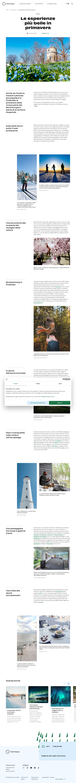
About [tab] (60, 383)
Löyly (40, 593)
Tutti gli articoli (13, 10)
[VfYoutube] (31, 767)
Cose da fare (39, 4)
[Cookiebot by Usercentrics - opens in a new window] (63, 379)
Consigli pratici (52, 4)
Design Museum (58, 534)
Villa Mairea (50, 543)
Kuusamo (57, 286)
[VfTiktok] (38, 767)
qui (42, 602)
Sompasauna (58, 591)
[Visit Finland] (8, 4)
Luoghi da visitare (25, 4)
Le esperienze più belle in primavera (26, 10)
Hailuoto (58, 440)
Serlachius (36, 538)
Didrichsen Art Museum (40, 536)
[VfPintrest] (35, 767)
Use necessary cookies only (38, 402)
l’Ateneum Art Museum (40, 534)
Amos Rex (50, 534)
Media (7, 769)
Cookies (52, 777)
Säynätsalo (37, 543)
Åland (56, 442)
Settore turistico (10, 771)
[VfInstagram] (27, 767)
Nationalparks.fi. (38, 302)
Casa (7, 10)
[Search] (72, 3)
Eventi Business (10, 767)
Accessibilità (45, 777)
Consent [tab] (16, 383)
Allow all (59, 402)
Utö (35, 442)
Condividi (44, 33)
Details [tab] (38, 383)
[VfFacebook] (24, 767)
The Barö (54, 446)
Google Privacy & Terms (47, 396)
